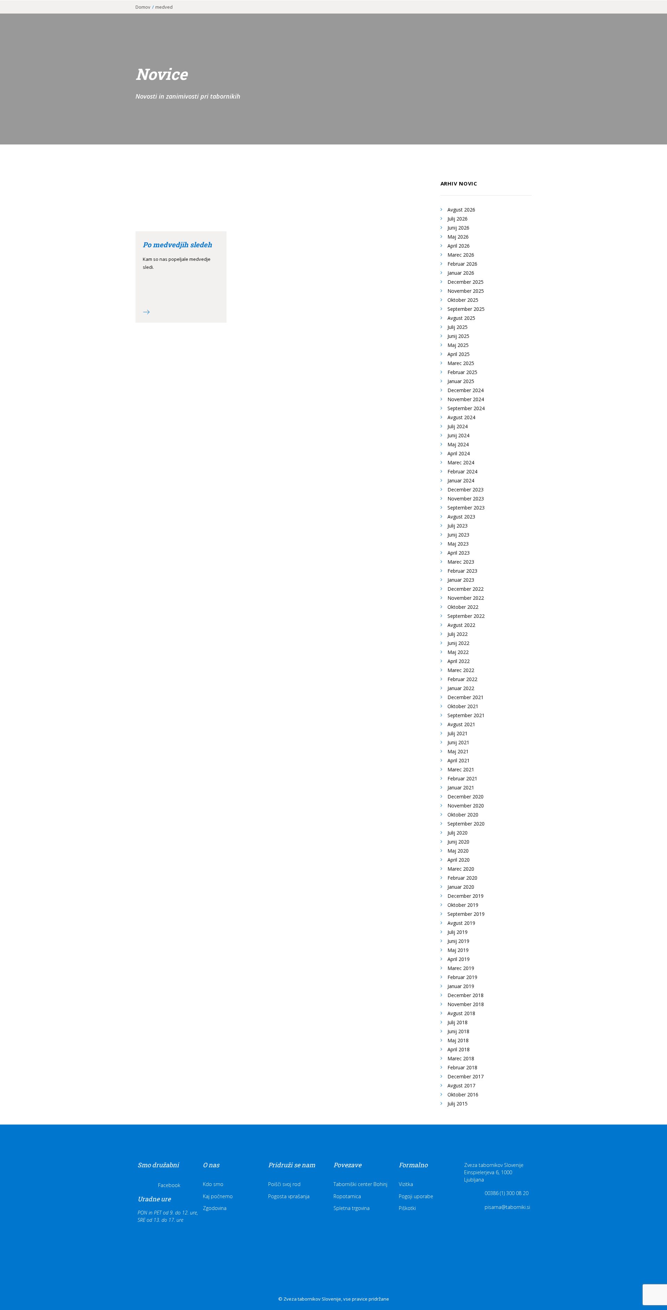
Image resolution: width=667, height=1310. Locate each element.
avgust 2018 (461, 1013)
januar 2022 (460, 688)
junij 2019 (458, 941)
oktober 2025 (462, 300)
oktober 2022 (462, 607)
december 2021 (465, 697)
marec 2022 (460, 670)
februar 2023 (462, 570)
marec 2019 (460, 968)
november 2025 (465, 291)
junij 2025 (458, 336)
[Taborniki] (46, 16)
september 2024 (466, 408)
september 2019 (466, 914)
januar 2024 (460, 480)
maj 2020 (458, 850)
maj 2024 (458, 444)
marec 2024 (460, 462)
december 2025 (465, 282)
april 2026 (458, 245)
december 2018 (465, 995)
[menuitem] (369, 16)
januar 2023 (460, 580)
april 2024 (458, 453)
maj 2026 (458, 236)
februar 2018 (462, 1067)
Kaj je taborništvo (369, 16)
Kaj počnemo (218, 1196)
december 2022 (465, 589)
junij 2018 (458, 1031)
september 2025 (466, 309)
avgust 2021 (461, 724)
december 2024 (465, 390)
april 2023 (458, 552)
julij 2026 (457, 218)
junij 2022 (458, 643)
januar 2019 (460, 986)
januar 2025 (460, 381)
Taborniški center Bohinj (360, 1184)
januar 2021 (460, 787)
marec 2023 (460, 561)
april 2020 (458, 859)
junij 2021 (458, 742)
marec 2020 (460, 868)
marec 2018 (460, 1058)
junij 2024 (458, 435)
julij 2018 (457, 1022)
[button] (640, 16)
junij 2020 (458, 841)
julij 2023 (457, 525)
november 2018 (465, 1004)
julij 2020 (457, 832)
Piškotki (407, 1208)
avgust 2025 (461, 318)
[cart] (649, 16)
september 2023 (466, 507)
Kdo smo (213, 1184)
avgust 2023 (461, 516)
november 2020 (465, 805)
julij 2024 (457, 426)
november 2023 (465, 498)
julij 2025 (457, 327)
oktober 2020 (462, 814)
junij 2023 (458, 534)
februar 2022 (462, 679)
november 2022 (465, 598)
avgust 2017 (461, 1085)
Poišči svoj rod (284, 1184)
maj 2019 (458, 950)
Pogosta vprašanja (289, 1196)
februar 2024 (462, 471)
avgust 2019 (461, 923)
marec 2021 (460, 769)
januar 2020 (460, 887)
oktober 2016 (462, 1094)
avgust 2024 (461, 417)
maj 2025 (458, 345)
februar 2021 (462, 778)
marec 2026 (460, 254)
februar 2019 (462, 977)
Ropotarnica (347, 1196)
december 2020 (465, 796)
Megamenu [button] (618, 18)
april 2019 (458, 959)
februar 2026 (462, 263)
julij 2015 (457, 1103)
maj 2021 (458, 751)
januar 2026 (460, 273)
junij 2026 (458, 227)
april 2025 (458, 354)
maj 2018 (458, 1040)
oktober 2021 (462, 706)
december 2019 (465, 896)
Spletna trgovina (352, 1208)
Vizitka (406, 1184)
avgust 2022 (461, 625)
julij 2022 (457, 634)
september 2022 (466, 616)
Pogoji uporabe (416, 1196)
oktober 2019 (462, 905)
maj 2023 (458, 543)
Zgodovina (215, 1208)
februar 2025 (462, 372)
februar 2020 (462, 877)
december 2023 (465, 489)
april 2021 (458, 760)
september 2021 (466, 715)
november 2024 (465, 399)
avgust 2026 (461, 209)
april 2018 (458, 1049)
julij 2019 (457, 932)
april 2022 (458, 661)
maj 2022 (458, 652)
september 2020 (466, 823)
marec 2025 (460, 363)
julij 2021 (457, 733)
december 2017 (465, 1076)
